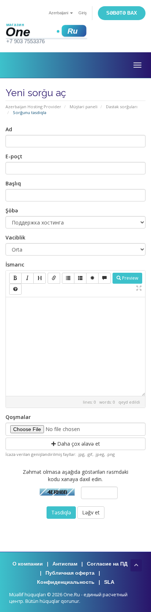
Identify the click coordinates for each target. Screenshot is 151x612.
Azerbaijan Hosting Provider (33, 106)
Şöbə (11, 210)
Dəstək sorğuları (121, 106)
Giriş (82, 13)
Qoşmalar (18, 416)
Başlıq (13, 183)
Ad (8, 129)
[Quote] (104, 278)
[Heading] (39, 278)
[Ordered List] (80, 278)
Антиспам (64, 564)
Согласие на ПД (107, 564)
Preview (129, 278)
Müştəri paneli (83, 106)
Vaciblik (15, 237)
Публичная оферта (70, 573)
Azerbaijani (59, 13)
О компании (27, 564)
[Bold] (15, 278)
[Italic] (27, 278)
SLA (109, 582)
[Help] (15, 289)
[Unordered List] (68, 278)
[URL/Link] (54, 278)
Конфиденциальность (66, 582)
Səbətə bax (121, 13)
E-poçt (13, 156)
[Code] (92, 278)
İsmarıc (14, 264)
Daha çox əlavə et (78, 443)
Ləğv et (91, 512)
